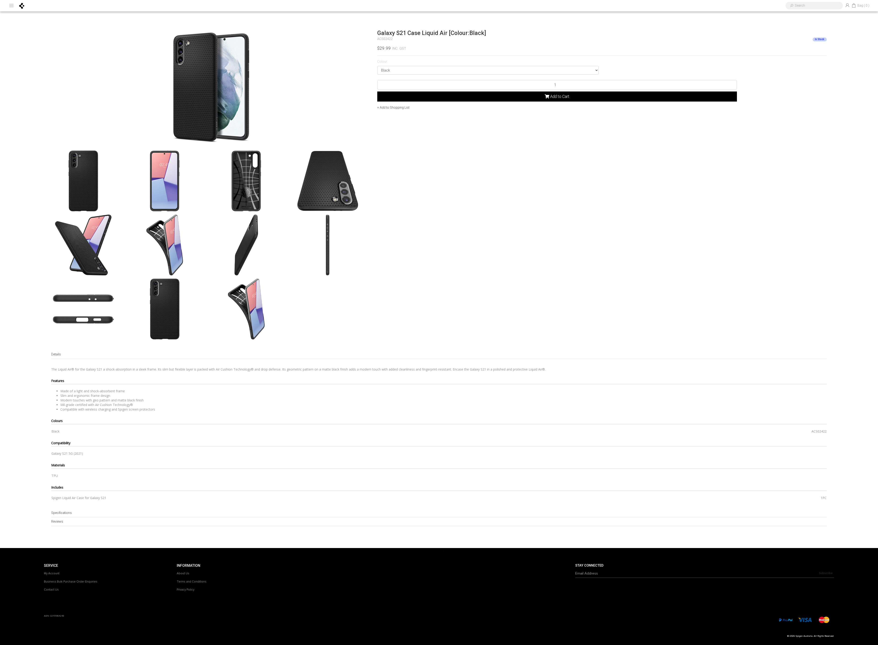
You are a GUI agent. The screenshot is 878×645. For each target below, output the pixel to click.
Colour (382, 61)
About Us (183, 573)
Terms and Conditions (191, 581)
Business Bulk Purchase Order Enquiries (70, 581)
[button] (393, 107)
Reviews (57, 521)
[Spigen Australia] (22, 5)
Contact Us (51, 589)
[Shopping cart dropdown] (853, 5)
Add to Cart (559, 96)
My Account (51, 573)
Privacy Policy (185, 589)
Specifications (61, 513)
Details (56, 354)
